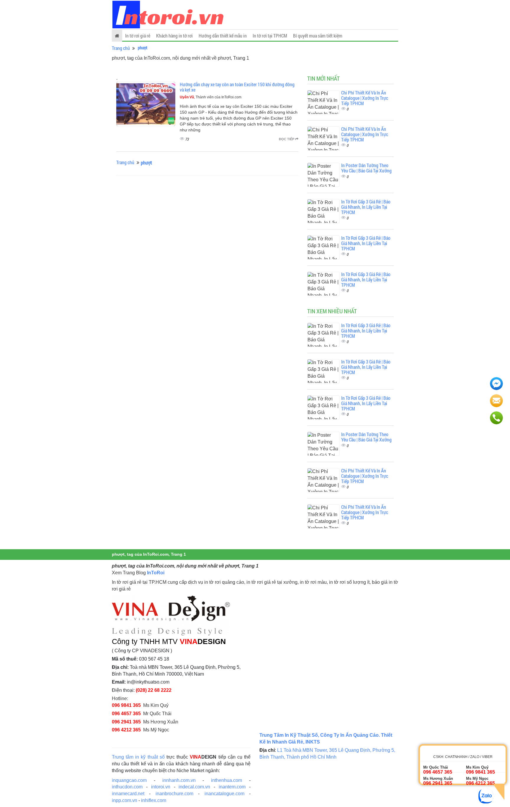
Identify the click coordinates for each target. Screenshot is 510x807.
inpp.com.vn (124, 800)
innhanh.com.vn (179, 780)
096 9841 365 (126, 705)
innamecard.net (128, 793)
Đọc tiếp (287, 139)
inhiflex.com (153, 800)
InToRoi (155, 572)
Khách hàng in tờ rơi (174, 35)
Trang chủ (121, 48)
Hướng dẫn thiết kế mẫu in (223, 35)
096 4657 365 (126, 713)
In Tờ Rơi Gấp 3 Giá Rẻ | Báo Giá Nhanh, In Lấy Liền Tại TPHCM (365, 206)
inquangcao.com (129, 780)
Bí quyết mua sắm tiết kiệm (317, 35)
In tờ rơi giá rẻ (137, 35)
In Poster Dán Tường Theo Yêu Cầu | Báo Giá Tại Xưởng (366, 168)
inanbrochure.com (174, 793)
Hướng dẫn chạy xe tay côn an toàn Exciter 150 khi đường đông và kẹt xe (237, 87)
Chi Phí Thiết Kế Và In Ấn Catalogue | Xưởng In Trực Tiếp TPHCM (364, 97)
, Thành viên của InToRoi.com (210, 97)
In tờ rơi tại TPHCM (270, 35)
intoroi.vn (160, 786)
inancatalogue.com (224, 793)
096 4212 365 (126, 729)
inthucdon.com (127, 786)
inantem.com (232, 786)
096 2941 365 (126, 721)
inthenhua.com (226, 780)
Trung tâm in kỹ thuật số (138, 756)
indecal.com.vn (194, 786)
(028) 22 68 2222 (153, 690)
